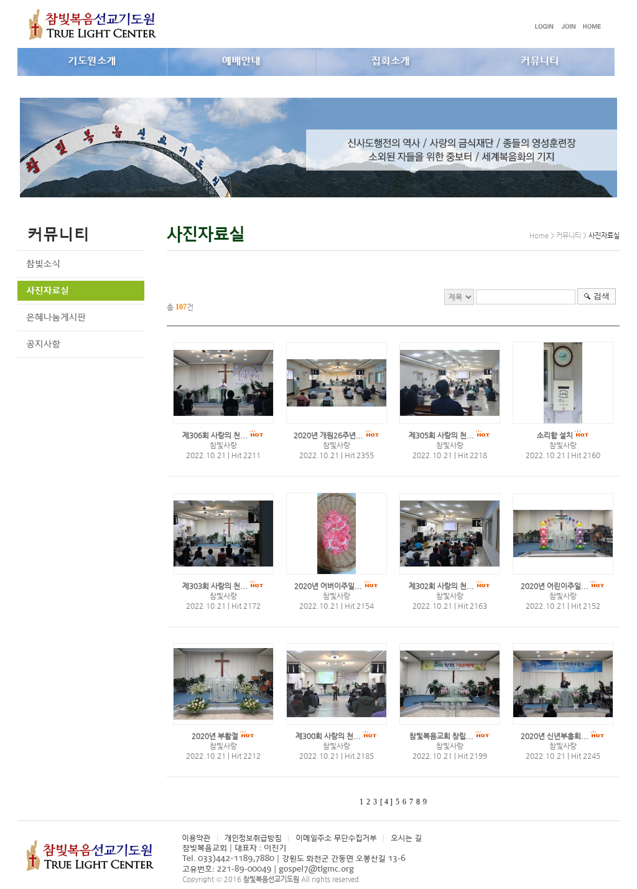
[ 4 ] (386, 801)
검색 (601, 296)
